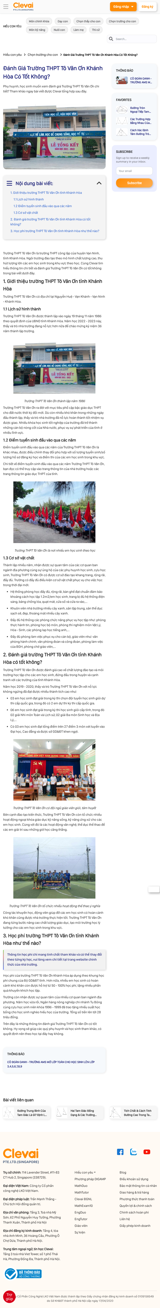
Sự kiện (80, 1232)
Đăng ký (147, 7)
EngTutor (81, 1219)
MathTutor (82, 1192)
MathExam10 (84, 1206)
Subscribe (134, 183)
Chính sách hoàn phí (134, 1212)
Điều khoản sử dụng (134, 1179)
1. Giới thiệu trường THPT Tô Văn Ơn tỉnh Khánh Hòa (46, 193)
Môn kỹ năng (37, 29)
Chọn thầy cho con (88, 21)
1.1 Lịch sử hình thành (29, 199)
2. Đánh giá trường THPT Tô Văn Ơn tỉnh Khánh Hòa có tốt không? (50, 221)
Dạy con (63, 21)
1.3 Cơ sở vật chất (26, 213)
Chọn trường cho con (122, 21)
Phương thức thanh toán (137, 1199)
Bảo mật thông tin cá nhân (138, 1186)
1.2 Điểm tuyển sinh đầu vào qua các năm (43, 206)
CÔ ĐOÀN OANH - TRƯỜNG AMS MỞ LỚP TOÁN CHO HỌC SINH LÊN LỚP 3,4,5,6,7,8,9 (51, 1064)
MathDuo (81, 1186)
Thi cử (96, 29)
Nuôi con (59, 29)
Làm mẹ (79, 29)
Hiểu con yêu (12, 55)
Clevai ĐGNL (83, 1199)
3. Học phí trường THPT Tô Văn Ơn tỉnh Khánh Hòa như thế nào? (54, 231)
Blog (123, 1172)
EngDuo (80, 1212)
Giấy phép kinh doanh (135, 1226)
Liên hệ (125, 1219)
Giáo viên (81, 1226)
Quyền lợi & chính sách (136, 1206)
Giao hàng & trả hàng (134, 1192)
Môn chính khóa (39, 21)
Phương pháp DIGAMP (90, 1179)
